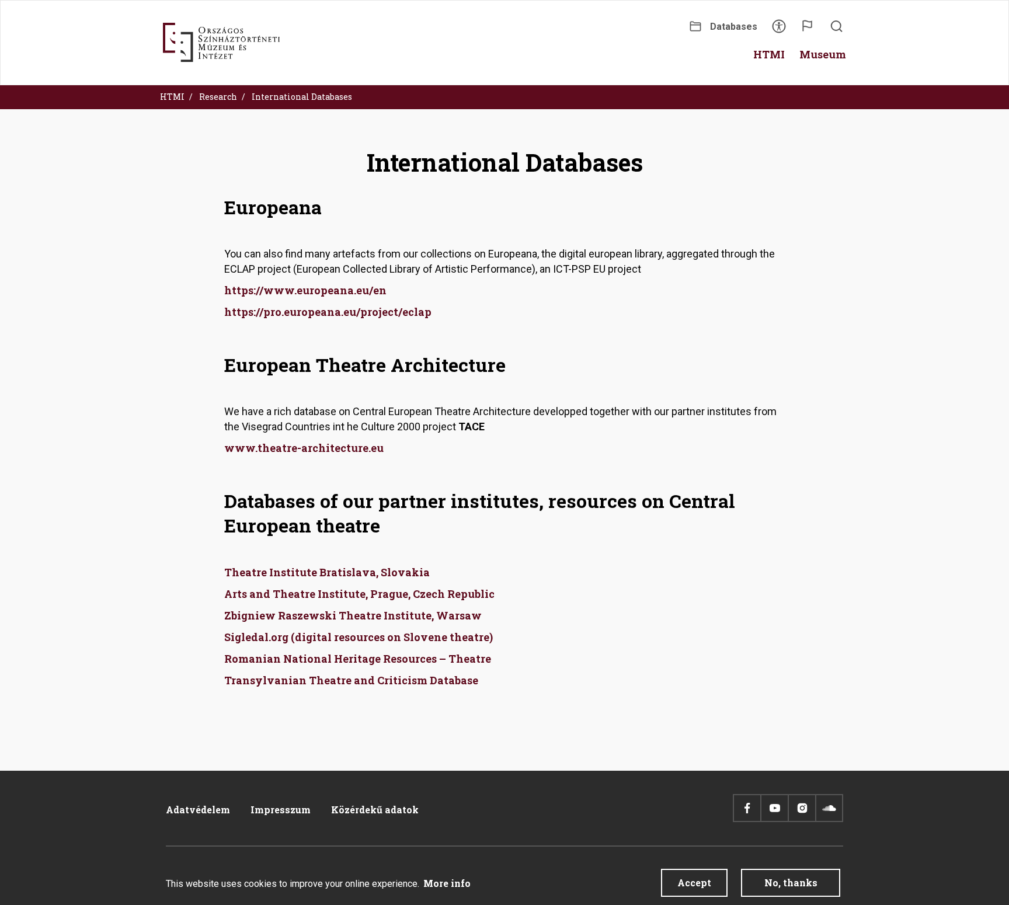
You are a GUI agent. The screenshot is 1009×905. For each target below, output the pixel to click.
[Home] (221, 42)
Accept (694, 882)
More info (447, 883)
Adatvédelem (198, 809)
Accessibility (779, 30)
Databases (733, 26)
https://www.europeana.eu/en (305, 290)
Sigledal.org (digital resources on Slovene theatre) (358, 637)
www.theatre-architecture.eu (304, 448)
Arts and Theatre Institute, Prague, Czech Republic (359, 594)
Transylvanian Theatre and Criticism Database (351, 680)
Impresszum (280, 809)
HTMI (172, 96)
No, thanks (790, 882)
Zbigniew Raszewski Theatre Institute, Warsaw (353, 615)
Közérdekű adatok (375, 809)
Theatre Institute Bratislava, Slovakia (327, 572)
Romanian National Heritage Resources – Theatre (357, 659)
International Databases (302, 96)
